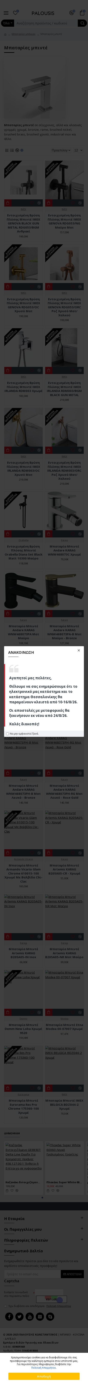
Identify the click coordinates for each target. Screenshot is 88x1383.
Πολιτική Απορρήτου (43, 1367)
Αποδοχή (44, 1376)
